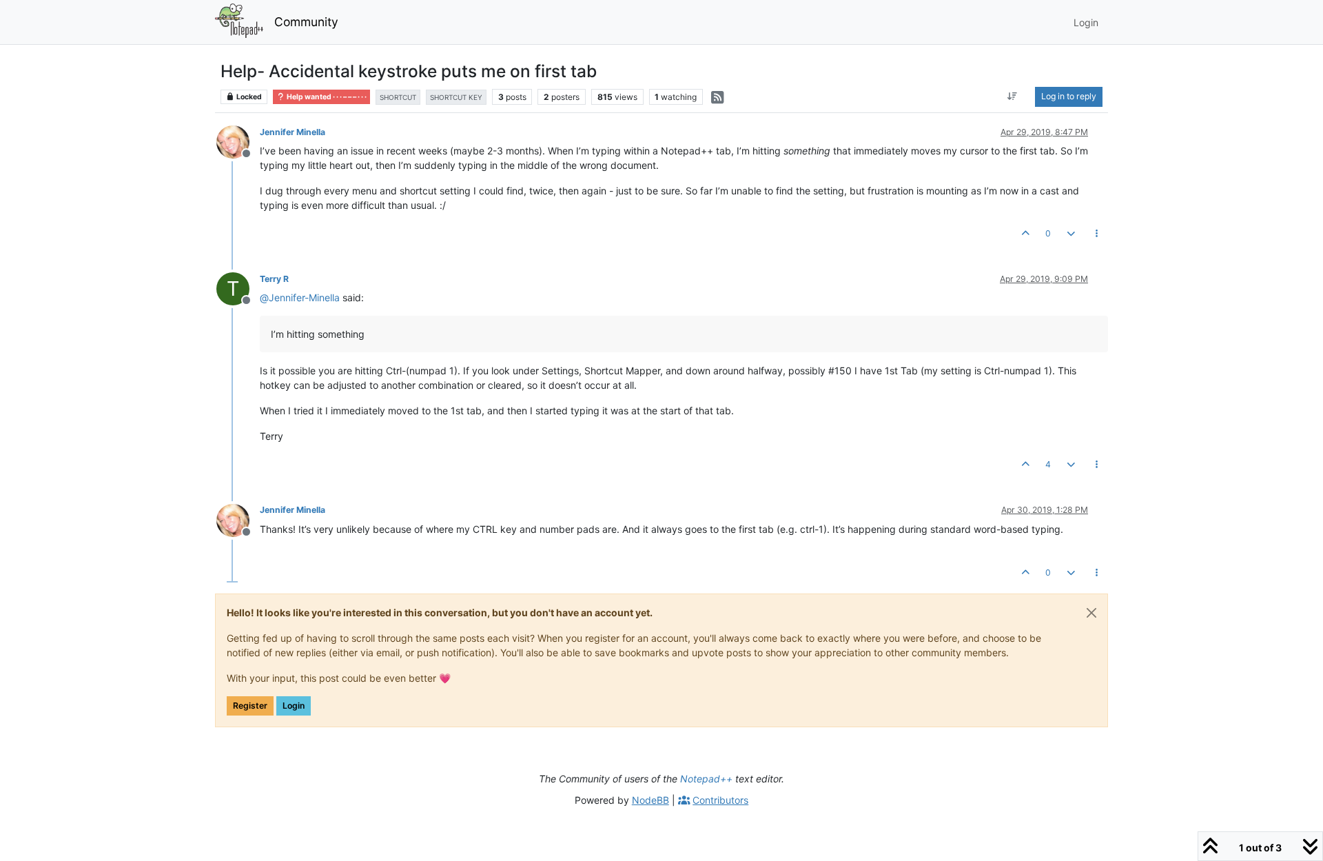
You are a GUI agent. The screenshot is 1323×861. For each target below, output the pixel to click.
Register (250, 705)
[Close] (1091, 612)
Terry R (274, 279)
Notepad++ (706, 778)
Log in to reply (1068, 96)
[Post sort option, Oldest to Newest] (1012, 96)
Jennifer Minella (292, 132)
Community (306, 21)
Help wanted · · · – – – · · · (326, 96)
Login (294, 705)
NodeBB (650, 800)
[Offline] (238, 141)
